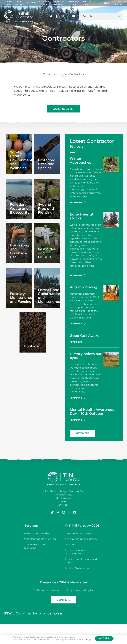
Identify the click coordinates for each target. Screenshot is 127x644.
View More (82, 433)
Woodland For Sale (44, 2)
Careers (31, 3)
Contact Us (86, 2)
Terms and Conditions (78, 533)
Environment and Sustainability (75, 551)
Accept (104, 638)
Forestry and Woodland (38, 533)
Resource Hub (73, 2)
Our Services (19, 2)
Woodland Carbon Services (40, 539)
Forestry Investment (59, 2)
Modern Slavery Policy (78, 568)
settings (87, 640)
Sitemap (70, 544)
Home (63, 74)
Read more (76, 202)
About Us (8, 2)
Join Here (63, 600)
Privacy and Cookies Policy (81, 539)
